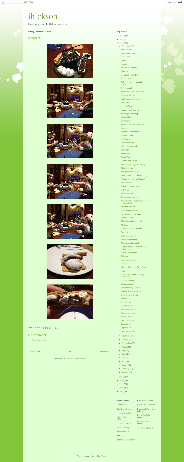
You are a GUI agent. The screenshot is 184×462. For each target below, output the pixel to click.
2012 (121, 43)
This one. (125, 256)
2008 (121, 388)
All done (124, 225)
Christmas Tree (127, 218)
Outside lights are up (129, 295)
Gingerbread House (129, 161)
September (126, 343)
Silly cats (125, 150)
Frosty (123, 271)
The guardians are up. (130, 172)
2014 (121, 36)
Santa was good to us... (131, 99)
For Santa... (126, 103)
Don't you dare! (127, 183)
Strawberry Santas (128, 309)
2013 (121, 39)
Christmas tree (127, 168)
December (126, 46)
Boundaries (125, 154)
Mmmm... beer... (128, 135)
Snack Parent (126, 157)
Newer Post (35, 352)
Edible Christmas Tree (130, 186)
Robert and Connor (124, 409)
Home (70, 352)
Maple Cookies (127, 317)
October (125, 339)
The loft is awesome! (129, 67)
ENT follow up (127, 193)
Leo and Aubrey (122, 427)
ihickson (42, 16)
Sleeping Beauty (128, 207)
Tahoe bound (126, 88)
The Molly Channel (145, 428)
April (124, 361)
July (124, 350)
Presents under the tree (131, 132)
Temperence (121, 405)
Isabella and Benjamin (125, 440)
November (126, 336)
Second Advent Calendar (131, 291)
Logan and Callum (123, 413)
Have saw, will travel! (130, 260)
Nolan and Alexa (123, 432)
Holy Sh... (125, 190)
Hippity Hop (126, 117)
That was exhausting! (130, 243)
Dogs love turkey (128, 313)
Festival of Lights (128, 143)
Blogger (104, 456)
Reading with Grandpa (130, 113)
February (126, 369)
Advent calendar (128, 299)
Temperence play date (130, 197)
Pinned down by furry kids (132, 221)
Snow (123, 60)
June (124, 354)
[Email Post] (56, 328)
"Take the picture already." (132, 228)
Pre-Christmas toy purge (131, 214)
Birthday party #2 (128, 320)
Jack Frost (125, 57)
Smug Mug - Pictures (146, 405)
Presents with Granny (130, 110)
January (125, 372)
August (125, 347)
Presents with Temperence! (132, 124)
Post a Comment (39, 340)
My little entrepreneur (130, 210)
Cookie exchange (128, 306)
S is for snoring (127, 280)
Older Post (104, 352)
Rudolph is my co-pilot (130, 288)
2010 (121, 380)
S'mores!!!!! (126, 121)
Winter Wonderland (129, 239)
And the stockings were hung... (134, 164)
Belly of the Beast (128, 236)
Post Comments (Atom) (75, 358)
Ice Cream (125, 139)
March (125, 365)
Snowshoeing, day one (130, 53)
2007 (121, 391)
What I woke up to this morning (134, 175)
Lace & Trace (126, 106)
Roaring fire (126, 64)
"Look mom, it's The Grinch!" (133, 179)
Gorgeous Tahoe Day (130, 75)
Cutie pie (124, 71)
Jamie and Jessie (123, 423)
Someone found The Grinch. (132, 92)
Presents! (125, 128)
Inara (118, 436)
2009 (121, 384)
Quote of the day (128, 95)
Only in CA (125, 264)
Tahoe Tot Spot (127, 78)
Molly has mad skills (129, 146)
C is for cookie (127, 302)
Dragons (124, 232)
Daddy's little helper (129, 253)
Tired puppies (126, 49)
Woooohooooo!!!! (128, 284)
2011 (121, 377)
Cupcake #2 (126, 324)
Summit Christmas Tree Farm (133, 267)
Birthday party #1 (128, 331)
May (124, 358)
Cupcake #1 (126, 328)
